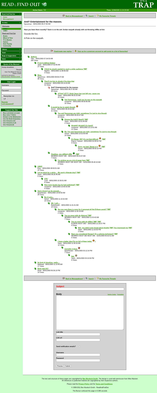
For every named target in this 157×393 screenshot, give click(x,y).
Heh (73, 256)
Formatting (120, 294)
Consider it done (71, 249)
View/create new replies (63, 51)
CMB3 (5, 31)
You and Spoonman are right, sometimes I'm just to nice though (82, 113)
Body (59, 294)
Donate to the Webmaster (12, 117)
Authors (34, 57)
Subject (60, 286)
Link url (59, 338)
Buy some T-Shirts (9, 115)
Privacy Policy (83, 384)
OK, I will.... (55, 203)
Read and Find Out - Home (37, 4)
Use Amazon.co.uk (9, 123)
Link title (59, 332)
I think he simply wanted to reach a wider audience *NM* (65, 69)
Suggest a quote (15, 76)
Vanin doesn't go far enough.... (49, 191)
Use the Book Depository (12, 119)
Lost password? (8, 104)
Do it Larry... (49, 197)
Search (91, 16)
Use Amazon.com (9, 121)
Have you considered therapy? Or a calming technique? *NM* (94, 234)
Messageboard (8, 19)
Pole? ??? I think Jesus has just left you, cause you (79, 93)
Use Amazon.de (8, 125)
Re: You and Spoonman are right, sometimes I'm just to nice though (90, 132)
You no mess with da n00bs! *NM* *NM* (86, 222)
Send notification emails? (66, 346)
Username (5, 85)
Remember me (9, 96)
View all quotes (6, 76)
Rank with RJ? (43, 269)
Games (5, 42)
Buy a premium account (11, 113)
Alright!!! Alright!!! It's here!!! (82, 126)
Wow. (40, 75)
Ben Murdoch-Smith (90, 379)
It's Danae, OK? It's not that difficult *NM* (88, 139)
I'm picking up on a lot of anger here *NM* (74, 160)
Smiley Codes (112, 294)
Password (5, 90)
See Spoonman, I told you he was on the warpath (83, 100)
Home (5, 17)
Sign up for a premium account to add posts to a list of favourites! (103, 51)
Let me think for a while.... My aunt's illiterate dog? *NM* (59, 172)
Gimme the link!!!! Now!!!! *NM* (76, 119)
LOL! (46, 179)
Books (5, 36)
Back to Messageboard (74, 16)
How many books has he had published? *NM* (61, 185)
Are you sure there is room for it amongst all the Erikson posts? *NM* (84, 209)
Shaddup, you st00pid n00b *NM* (65, 154)
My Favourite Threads (107, 16)
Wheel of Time (8, 38)
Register (5, 102)
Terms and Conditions (104, 384)
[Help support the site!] (143, 4)
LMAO (40, 166)
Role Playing (7, 44)
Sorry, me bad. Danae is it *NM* (91, 147)
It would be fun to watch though (63, 107)
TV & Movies (7, 40)
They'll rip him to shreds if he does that (59, 81)
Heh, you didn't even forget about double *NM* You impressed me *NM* (105, 228)
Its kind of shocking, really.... (49, 262)
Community (7, 46)
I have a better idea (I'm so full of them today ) (76, 241)
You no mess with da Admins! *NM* (78, 215)
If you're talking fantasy (46, 63)
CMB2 (5, 29)
